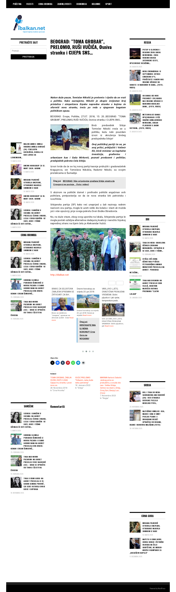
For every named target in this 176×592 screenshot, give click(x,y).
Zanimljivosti (64, 4)
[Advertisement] (118, 18)
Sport (108, 4)
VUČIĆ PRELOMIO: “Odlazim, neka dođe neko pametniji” (84, 380)
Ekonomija (81, 4)
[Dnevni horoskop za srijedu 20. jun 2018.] (88, 301)
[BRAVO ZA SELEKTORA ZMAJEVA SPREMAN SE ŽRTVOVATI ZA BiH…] (63, 304)
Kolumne (96, 4)
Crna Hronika (45, 4)
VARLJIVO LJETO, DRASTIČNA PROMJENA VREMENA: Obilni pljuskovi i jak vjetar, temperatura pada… (113, 294)
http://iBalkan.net (59, 274)
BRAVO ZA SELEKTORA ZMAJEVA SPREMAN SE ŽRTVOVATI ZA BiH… (63, 291)
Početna (17, 4)
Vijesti (29, 4)
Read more (87, 315)
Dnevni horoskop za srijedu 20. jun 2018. (86, 290)
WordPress (161, 588)
